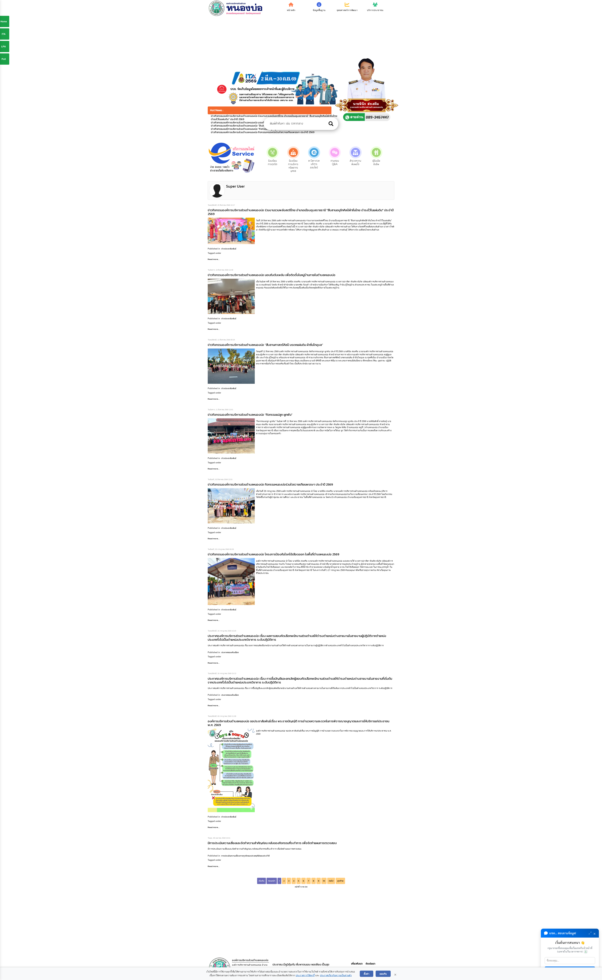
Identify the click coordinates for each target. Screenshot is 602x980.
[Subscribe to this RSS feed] (392, 179)
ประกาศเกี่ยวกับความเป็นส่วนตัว (336, 975)
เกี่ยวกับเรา (357, 963)
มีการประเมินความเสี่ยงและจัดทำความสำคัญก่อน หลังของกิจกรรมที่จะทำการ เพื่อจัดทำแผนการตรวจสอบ (272, 843)
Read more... (213, 259)
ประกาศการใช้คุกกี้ (305, 975)
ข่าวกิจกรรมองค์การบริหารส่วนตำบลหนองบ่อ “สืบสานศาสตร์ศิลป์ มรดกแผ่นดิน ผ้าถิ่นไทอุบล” (265, 344)
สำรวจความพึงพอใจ (328, 162)
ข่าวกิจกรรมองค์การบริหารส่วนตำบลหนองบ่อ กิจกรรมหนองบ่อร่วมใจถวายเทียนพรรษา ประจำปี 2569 (270, 484)
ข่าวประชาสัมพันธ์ (228, 248)
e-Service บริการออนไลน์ (286, 164)
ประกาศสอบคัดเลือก (230, 652)
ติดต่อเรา (369, 963)
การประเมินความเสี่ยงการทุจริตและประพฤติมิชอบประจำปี (245, 855)
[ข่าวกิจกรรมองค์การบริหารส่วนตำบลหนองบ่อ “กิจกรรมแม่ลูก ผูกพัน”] (231, 435)
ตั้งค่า (366, 973)
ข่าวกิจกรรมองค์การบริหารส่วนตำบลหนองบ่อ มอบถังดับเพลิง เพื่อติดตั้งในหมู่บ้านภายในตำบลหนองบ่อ (271, 275)
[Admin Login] (586, 951)
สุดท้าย (340, 880)
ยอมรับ (383, 973)
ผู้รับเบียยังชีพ (348, 162)
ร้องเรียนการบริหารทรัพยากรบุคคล (266, 166)
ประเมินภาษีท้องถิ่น (369, 162)
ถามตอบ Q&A (307, 162)
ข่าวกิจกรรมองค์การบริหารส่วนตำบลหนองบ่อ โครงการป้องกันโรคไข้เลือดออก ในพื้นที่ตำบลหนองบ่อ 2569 (273, 554)
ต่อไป (331, 880)
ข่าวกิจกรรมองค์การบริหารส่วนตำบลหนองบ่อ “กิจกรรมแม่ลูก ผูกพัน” (250, 414)
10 (324, 880)
